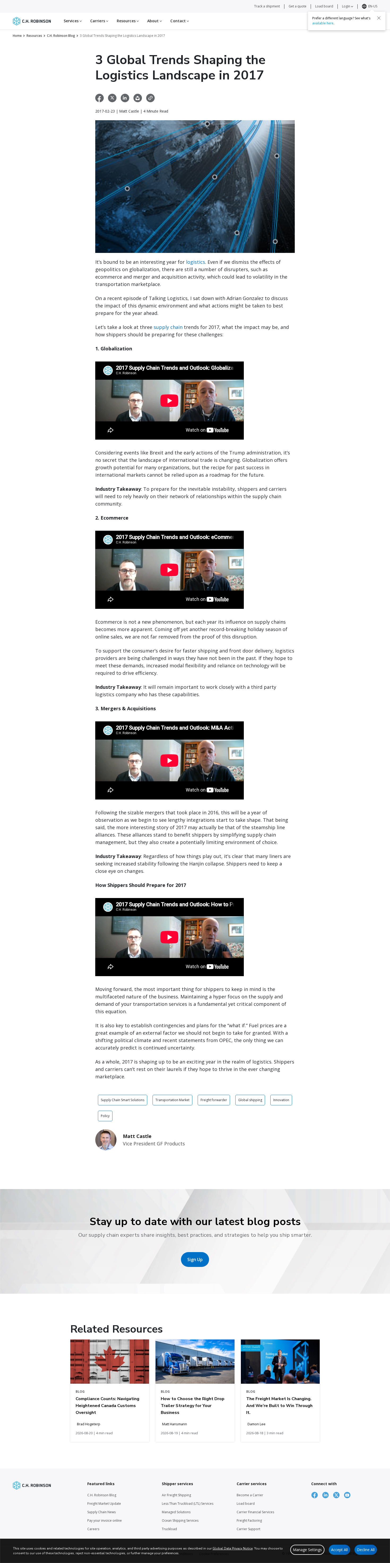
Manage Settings (307, 1549)
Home (17, 35)
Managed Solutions (176, 1512)
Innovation (281, 1100)
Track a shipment (267, 6)
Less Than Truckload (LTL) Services (187, 1503)
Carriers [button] (98, 20)
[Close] (378, 17)
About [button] (153, 20)
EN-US (372, 6)
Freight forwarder (214, 1100)
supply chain (168, 327)
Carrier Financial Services (255, 1512)
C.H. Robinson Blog (61, 35)
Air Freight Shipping (176, 1495)
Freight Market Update (104, 1503)
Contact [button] (178, 20)
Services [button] (72, 20)
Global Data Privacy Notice (233, 1548)
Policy (105, 1116)
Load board (324, 6)
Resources (34, 35)
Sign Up (195, 1259)
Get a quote (297, 6)
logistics (195, 262)
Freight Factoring (249, 1520)
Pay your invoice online (104, 1520)
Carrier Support (248, 1529)
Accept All (339, 1549)
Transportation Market (172, 1100)
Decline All (366, 1549)
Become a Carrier (250, 1495)
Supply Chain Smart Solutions (122, 1100)
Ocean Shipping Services (180, 1520)
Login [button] (346, 6)
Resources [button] (127, 20)
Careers (93, 1529)
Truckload (169, 1529)
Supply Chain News (101, 1512)
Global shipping (250, 1100)
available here (322, 23)
